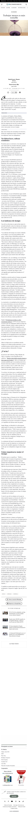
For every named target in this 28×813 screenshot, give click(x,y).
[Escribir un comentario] (20, 92)
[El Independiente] (14, 4)
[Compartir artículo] (8, 92)
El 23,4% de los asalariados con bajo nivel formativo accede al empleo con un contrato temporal (17, 614)
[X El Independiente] (4, 801)
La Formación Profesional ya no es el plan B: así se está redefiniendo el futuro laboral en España (17, 634)
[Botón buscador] (26, 4)
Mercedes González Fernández (8, 765)
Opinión (3, 7)
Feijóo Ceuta (15, 0)
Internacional (22, 7)
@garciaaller (14, 86)
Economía (14, 7)
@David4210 (14, 82)
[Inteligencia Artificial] (8, 782)
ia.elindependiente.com (8, 785)
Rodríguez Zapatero (5, 757)
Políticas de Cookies (21, 806)
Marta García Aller (14, 84)
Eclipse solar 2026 (5, 751)
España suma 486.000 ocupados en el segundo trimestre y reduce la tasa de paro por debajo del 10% (17, 621)
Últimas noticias (10, 0)
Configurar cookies (14, 808)
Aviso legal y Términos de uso (18, 805)
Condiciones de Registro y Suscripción (9, 806)
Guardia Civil (4, 761)
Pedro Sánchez (4, 759)
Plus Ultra (3, 755)
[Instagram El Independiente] (15, 801)
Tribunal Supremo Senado (23, 0)
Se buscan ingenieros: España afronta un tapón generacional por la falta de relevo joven (17, 627)
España (8, 7)
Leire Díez (3, 763)
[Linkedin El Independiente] (19, 801)
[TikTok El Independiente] (23, 801)
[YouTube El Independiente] (12, 801)
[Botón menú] (1, 4)
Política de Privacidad (8, 805)
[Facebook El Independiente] (8, 801)
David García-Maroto (14, 79)
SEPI (2, 753)
